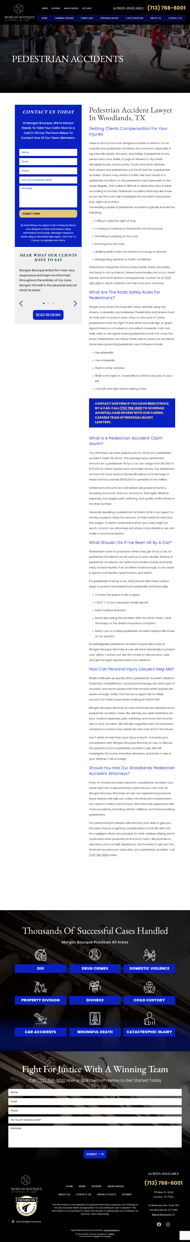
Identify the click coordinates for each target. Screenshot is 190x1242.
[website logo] (26, 1184)
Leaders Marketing (111, 1230)
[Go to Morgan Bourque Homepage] (19, 12)
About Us (156, 18)
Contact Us (175, 18)
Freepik (111, 1234)
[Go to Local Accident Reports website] (26, 1206)
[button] (22, 303)
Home (44, 18)
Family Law (87, 18)
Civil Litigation (134, 18)
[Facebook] (159, 1224)
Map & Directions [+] (163, 1215)
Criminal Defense (64, 18)
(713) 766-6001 (130, 408)
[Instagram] (167, 1224)
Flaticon (107, 1236)
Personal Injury (109, 18)
